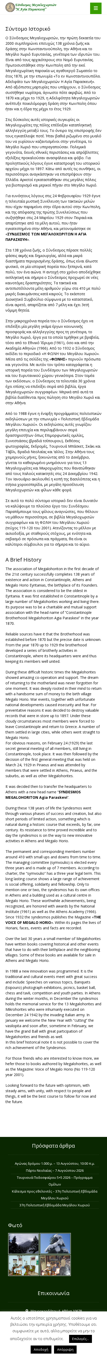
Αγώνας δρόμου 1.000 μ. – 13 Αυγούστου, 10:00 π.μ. (55, 1163)
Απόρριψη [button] (65, 1349)
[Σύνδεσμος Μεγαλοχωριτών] (31, 7)
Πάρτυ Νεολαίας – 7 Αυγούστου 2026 (55, 1170)
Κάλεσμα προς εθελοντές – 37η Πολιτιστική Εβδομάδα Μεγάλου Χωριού (54, 1194)
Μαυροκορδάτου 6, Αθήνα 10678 (56, 1311)
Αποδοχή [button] (41, 1349)
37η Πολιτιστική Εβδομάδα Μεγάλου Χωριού (54, 1205)
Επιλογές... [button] (80, 1338)
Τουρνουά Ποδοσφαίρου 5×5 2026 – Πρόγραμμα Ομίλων (54, 1181)
